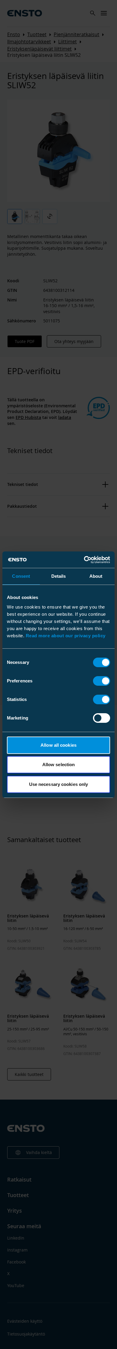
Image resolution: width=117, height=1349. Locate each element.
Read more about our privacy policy (66, 635)
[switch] (101, 681)
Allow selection (58, 764)
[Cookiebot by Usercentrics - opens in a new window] (84, 560)
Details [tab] (58, 576)
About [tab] (96, 576)
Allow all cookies (58, 745)
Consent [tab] (21, 576)
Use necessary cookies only (58, 784)
